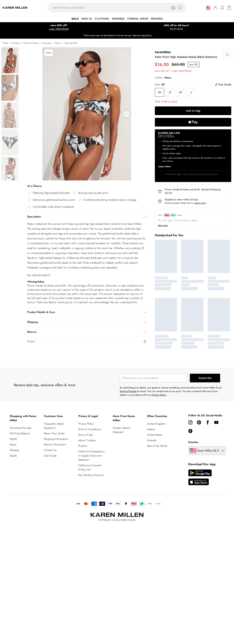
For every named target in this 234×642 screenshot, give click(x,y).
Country (193, 442)
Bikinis (58, 43)
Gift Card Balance (20, 433)
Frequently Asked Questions (54, 426)
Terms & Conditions (89, 429)
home (5, 43)
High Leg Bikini (71, 43)
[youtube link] (216, 422)
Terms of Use (85, 435)
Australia (151, 440)
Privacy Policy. (159, 395)
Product (82, 446)
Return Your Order (54, 433)
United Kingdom (156, 424)
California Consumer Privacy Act (90, 467)
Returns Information (55, 444)
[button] (208, 8)
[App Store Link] (200, 477)
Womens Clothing (31, 43)
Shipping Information (56, 439)
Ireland (151, 429)
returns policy (200, 203)
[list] (86, 113)
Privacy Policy (86, 424)
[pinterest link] (199, 422)
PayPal (13, 439)
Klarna (13, 444)
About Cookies (86, 440)
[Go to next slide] (126, 114)
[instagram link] (190, 422)
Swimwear (47, 43)
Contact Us (50, 450)
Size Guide (50, 456)
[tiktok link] (190, 431)
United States (154, 435)
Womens (15, 43)
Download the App (20, 428)
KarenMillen (163, 52)
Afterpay (14, 450)
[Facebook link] (208, 422)
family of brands (128, 391)
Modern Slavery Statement (121, 430)
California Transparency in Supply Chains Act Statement (91, 455)
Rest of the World (157, 446)
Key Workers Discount (91, 475)
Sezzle (13, 456)
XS (159, 92)
